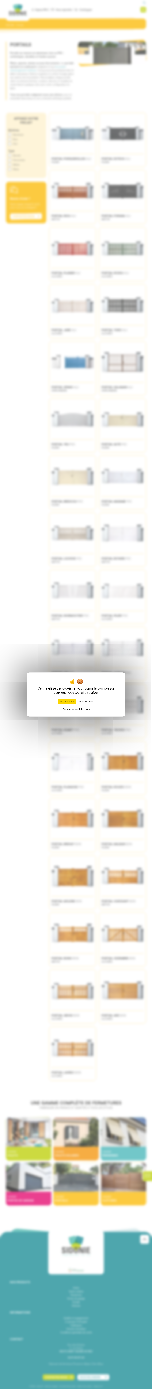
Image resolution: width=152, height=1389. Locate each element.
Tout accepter (67, 701)
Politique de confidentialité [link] (76, 708)
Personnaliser (86, 701)
